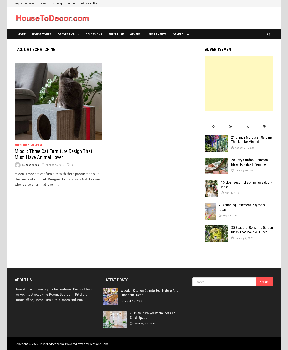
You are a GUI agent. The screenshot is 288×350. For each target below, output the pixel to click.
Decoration (66, 34)
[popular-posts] (213, 126)
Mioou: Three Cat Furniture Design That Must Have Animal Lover (53, 154)
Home (22, 34)
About (44, 3)
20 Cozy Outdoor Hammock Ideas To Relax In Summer (250, 162)
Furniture (116, 34)
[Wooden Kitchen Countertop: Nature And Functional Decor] (110, 291)
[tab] (213, 126)
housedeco (32, 165)
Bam (105, 344)
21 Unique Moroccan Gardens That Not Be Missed (252, 139)
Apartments (158, 34)
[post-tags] (264, 126)
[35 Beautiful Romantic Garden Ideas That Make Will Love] (216, 228)
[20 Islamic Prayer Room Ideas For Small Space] (115, 313)
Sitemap (57, 3)
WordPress (88, 344)
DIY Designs (94, 34)
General (136, 34)
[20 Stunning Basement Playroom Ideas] (210, 205)
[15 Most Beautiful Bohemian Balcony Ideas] (211, 183)
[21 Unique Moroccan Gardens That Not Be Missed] (216, 138)
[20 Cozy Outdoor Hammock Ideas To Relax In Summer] (216, 160)
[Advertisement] (239, 83)
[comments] (247, 126)
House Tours (42, 34)
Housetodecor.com (51, 344)
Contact (72, 3)
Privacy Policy (89, 3)
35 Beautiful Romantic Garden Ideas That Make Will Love (252, 229)
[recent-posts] (230, 126)
